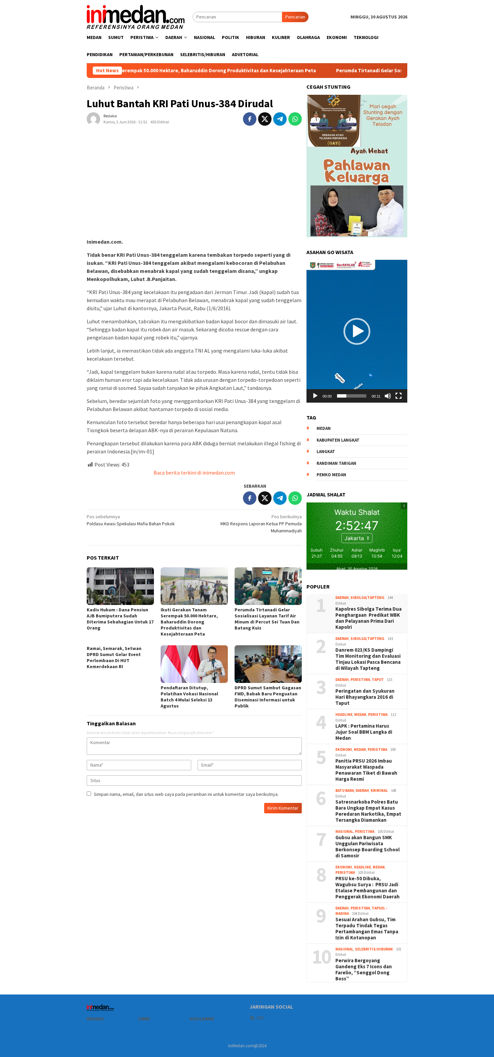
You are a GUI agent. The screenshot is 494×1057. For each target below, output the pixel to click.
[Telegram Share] (280, 119)
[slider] (351, 396)
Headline (344, 714)
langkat (326, 451)
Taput (378, 679)
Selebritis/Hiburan (374, 949)
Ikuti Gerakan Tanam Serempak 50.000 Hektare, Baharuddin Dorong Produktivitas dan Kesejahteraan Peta (153, 71)
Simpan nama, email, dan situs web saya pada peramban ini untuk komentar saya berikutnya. (186, 794)
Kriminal (379, 790)
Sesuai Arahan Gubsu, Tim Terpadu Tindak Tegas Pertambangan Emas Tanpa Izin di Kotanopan (366, 929)
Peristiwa (360, 679)
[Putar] (315, 396)
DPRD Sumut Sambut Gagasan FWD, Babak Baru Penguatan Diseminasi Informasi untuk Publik (268, 697)
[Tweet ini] (265, 119)
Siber (144, 1019)
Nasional (344, 831)
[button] (356, 331)
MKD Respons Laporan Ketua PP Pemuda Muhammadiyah (261, 524)
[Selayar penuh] (398, 396)
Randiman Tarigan (336, 463)
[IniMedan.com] (136, 16)
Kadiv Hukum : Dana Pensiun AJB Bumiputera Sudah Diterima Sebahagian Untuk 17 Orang (120, 619)
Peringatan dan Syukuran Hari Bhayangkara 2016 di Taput (365, 697)
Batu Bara (344, 790)
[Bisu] (387, 396)
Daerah (342, 597)
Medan (360, 714)
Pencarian (295, 17)
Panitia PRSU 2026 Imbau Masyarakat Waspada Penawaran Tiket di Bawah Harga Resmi (366, 770)
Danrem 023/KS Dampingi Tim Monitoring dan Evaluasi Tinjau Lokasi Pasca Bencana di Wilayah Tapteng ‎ (368, 659)
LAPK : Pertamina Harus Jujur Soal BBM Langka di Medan (363, 732)
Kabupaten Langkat (338, 440)
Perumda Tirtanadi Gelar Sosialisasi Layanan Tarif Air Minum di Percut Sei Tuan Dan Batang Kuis (267, 619)
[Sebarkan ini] (249, 119)
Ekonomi (343, 749)
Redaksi (95, 1019)
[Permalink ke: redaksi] (93, 119)
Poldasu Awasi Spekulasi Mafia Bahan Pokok (131, 520)
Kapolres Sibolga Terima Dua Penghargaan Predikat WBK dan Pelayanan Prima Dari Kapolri (368, 618)
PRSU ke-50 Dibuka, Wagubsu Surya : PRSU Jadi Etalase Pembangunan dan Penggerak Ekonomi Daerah (367, 888)
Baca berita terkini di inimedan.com (194, 472)
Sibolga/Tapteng (367, 597)
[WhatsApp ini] (295, 119)
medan (324, 428)
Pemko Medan (331, 475)
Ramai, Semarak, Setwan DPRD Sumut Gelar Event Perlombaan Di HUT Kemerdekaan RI (114, 657)
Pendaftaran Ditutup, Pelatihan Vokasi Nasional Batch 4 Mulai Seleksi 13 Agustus (189, 697)
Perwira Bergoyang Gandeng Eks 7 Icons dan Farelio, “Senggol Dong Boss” (363, 970)
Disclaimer (202, 1019)
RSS (260, 1018)
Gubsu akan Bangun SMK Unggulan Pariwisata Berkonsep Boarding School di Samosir (367, 847)
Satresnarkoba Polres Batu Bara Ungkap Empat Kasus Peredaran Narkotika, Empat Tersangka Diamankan (368, 811)
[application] (356, 331)
